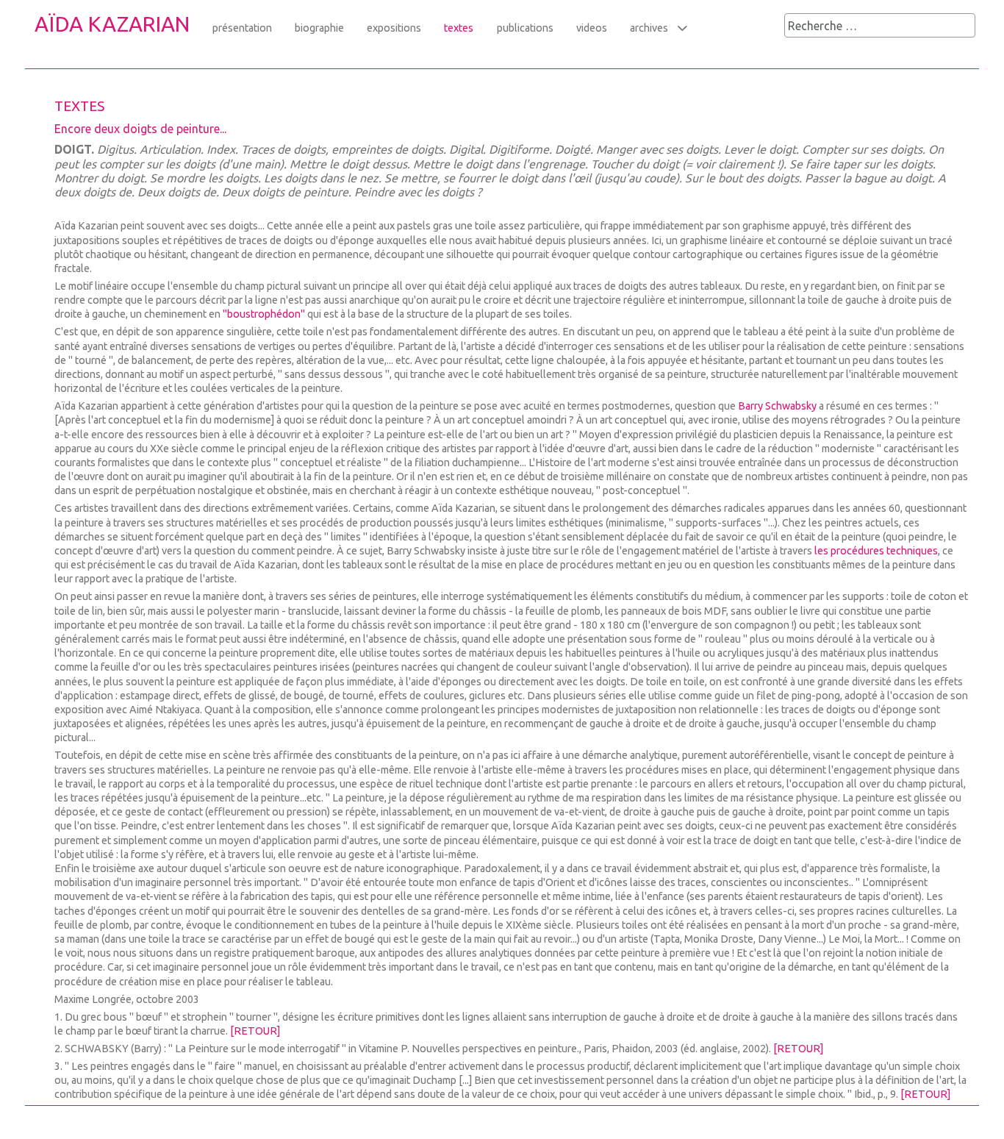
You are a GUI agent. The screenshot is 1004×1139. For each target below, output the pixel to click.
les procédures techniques (876, 551)
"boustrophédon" (264, 314)
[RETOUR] (255, 1031)
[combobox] (879, 25)
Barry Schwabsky (777, 406)
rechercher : (754, 26)
